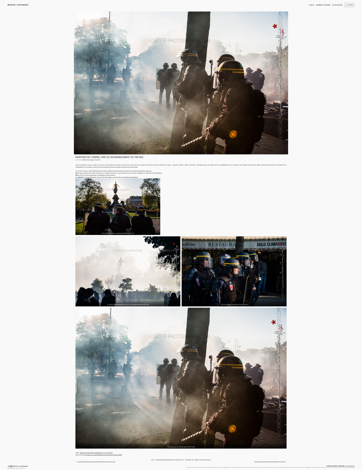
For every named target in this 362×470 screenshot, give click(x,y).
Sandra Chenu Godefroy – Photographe (335, 466)
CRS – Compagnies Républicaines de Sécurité (166, 460)
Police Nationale (205, 460)
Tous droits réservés (349, 466)
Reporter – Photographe (18, 5)
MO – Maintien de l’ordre (190, 460)
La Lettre (349, 5)
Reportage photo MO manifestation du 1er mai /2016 (96, 453)
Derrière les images (88, 160)
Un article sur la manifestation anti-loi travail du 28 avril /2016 (103, 455)
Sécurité (97, 160)
